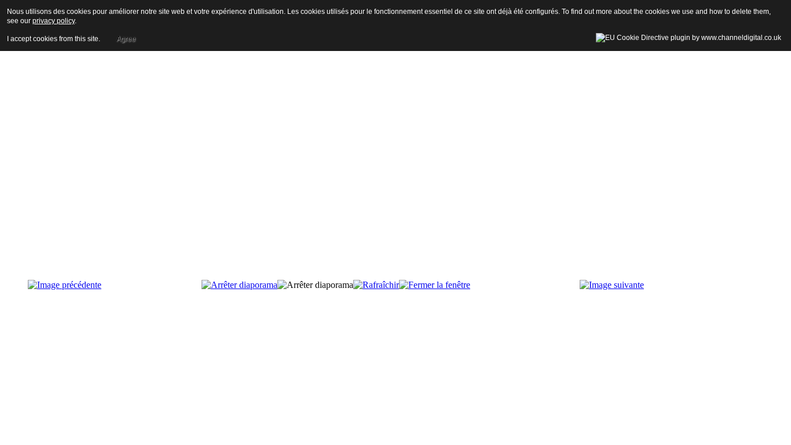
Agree (126, 39)
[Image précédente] (64, 285)
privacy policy (53, 21)
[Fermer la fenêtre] (434, 285)
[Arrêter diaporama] (239, 285)
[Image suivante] (612, 285)
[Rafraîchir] (376, 285)
